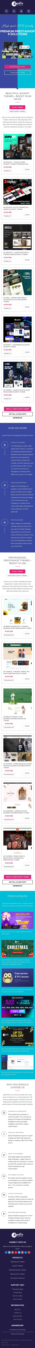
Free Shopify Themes (17, 1274)
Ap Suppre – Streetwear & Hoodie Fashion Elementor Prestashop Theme (17, 766)
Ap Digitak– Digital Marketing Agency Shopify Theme (15, 208)
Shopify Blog (17, 1292)
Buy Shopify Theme (17, 66)
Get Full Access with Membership (17, 414)
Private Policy (15, 1345)
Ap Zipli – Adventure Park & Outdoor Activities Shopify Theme (15, 299)
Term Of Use (17, 1319)
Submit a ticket (17, 1296)
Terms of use (5, 1345)
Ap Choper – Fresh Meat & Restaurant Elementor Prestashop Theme (14, 858)
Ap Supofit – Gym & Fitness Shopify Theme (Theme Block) (15, 163)
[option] (17, 49)
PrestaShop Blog (17, 1289)
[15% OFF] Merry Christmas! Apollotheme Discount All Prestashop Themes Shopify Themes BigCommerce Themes (16, 962)
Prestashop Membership (17, 1330)
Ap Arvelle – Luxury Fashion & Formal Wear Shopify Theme (15, 253)
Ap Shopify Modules (17, 1278)
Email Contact (17, 1299)
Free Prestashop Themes (17, 1270)
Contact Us (17, 1313)
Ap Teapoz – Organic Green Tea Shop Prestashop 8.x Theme (16, 672)
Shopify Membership (17, 1334)
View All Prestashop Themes (17, 409)
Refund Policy (17, 1316)
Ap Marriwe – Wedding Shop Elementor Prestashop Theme (16, 812)
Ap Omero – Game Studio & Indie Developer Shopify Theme (16, 391)
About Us (17, 1309)
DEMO (27, 169)
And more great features (17, 1212)
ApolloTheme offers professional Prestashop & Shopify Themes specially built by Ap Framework (17, 3)
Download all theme (17, 72)
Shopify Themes (17, 1266)
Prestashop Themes (17, 1262)
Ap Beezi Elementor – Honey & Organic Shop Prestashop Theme (17, 627)
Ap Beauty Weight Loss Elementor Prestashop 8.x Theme (14, 718)
